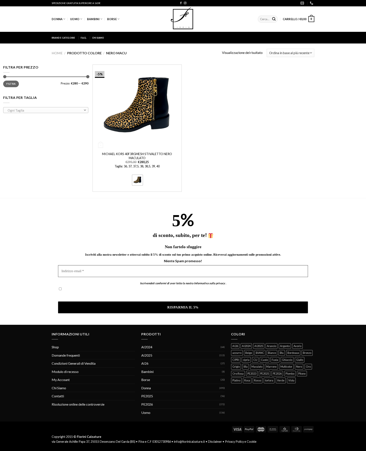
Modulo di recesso (65, 372)
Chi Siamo (98, 37)
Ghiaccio (287, 359)
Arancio (271, 346)
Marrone (271, 366)
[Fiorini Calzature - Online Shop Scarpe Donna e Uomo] (183, 19)
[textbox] (45, 110)
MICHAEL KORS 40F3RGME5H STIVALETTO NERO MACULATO (137, 156)
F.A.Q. (84, 37)
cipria (246, 359)
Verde (280, 380)
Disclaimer (215, 441)
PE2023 (251, 373)
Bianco (272, 352)
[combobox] (45, 110)
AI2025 (146, 355)
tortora (269, 380)
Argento (285, 346)
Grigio (236, 366)
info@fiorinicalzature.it (189, 441)
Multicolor (286, 366)
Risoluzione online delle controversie (78, 404)
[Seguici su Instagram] (185, 3)
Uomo (74, 19)
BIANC (260, 352)
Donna (57, 19)
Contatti (58, 396)
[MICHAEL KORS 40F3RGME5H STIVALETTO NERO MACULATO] (137, 107)
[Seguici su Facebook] (181, 3)
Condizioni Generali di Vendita (74, 363)
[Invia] (273, 19)
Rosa (247, 380)
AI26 (144, 363)
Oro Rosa (238, 373)
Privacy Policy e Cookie (240, 441)
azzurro (236, 352)
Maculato (256, 366)
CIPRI (235, 359)
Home (57, 53)
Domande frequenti (66, 355)
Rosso (257, 380)
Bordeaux (293, 352)
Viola (291, 380)
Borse (112, 19)
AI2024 (146, 347)
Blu (282, 352)
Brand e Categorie (63, 37)
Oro (308, 366)
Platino (236, 380)
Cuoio (264, 359)
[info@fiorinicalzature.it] (303, 3)
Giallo (299, 359)
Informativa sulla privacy (209, 283)
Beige (248, 352)
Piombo (290, 373)
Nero (299, 366)
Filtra (10, 83)
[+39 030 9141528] (312, 3)
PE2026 (147, 404)
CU (255, 359)
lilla (246, 366)
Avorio (297, 346)
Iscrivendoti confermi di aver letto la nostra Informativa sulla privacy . (108, 295)
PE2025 (147, 396)
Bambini (93, 19)
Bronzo (307, 352)
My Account (61, 380)
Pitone (302, 373)
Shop (55, 347)
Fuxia (275, 359)
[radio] (137, 180)
